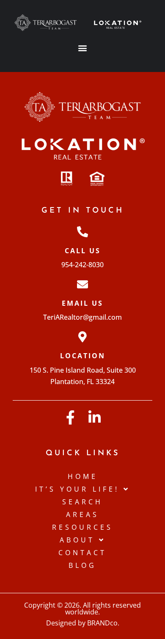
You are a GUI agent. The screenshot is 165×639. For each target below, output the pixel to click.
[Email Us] (82, 284)
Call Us (83, 250)
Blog (82, 565)
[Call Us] (82, 231)
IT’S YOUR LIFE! (77, 489)
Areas (82, 514)
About (77, 540)
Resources (82, 527)
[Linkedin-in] (95, 417)
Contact (82, 552)
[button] (83, 48)
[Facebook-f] (70, 417)
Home (83, 476)
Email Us (82, 303)
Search (82, 501)
